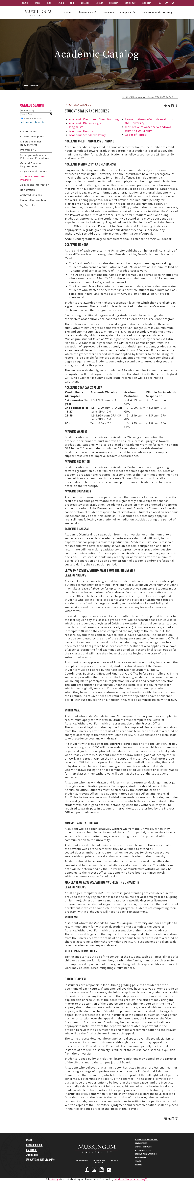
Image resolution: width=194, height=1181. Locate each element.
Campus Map (130, 3)
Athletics (85, 3)
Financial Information (33, 200)
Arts (72, 3)
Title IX (138, 1161)
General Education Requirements (31, 165)
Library (99, 3)
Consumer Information (144, 1147)
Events (61, 3)
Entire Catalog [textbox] (28, 110)
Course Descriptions (32, 136)
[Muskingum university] (38, 13)
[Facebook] (87, 1169)
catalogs (54, 1179)
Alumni (25, 3)
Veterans (138, 1164)
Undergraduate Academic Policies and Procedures (35, 156)
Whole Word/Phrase (33, 118)
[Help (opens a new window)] (176, 105)
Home (26, 85)
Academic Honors (81, 131)
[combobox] (150, 97)
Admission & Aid (86, 12)
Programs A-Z (28, 149)
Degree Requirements (33, 171)
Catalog (34, 85)
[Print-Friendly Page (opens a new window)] (172, 105)
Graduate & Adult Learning (156, 12)
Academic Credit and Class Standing (94, 119)
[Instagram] (101, 1169)
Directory (113, 3)
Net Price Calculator (143, 1150)
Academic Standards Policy (88, 135)
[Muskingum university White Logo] (96, 1148)
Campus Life (127, 12)
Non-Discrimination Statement (146, 1154)
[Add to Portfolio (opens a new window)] (165, 105)
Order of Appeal (136, 135)
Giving (37, 3)
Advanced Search (32, 122)
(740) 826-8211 (115, 1160)
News (49, 3)
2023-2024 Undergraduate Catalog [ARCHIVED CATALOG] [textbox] (149, 97)
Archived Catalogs (31, 195)
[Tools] (166, 3)
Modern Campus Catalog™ (131, 1179)
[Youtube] (109, 1169)
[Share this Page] (169, 105)
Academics (108, 12)
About (67, 12)
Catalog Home (28, 131)
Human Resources (141, 1143)
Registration (27, 189)
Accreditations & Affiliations (146, 1140)
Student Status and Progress (32, 178)
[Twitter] (94, 1169)
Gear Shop (146, 3)
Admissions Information (34, 184)
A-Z (160, 3)
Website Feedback (142, 1157)
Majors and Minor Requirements (30, 143)
